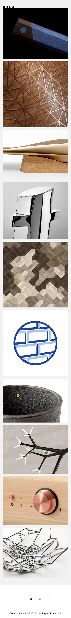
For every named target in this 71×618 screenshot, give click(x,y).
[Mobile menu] (64, 9)
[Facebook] (21, 599)
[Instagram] (40, 599)
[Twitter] (31, 599)
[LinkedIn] (49, 599)
